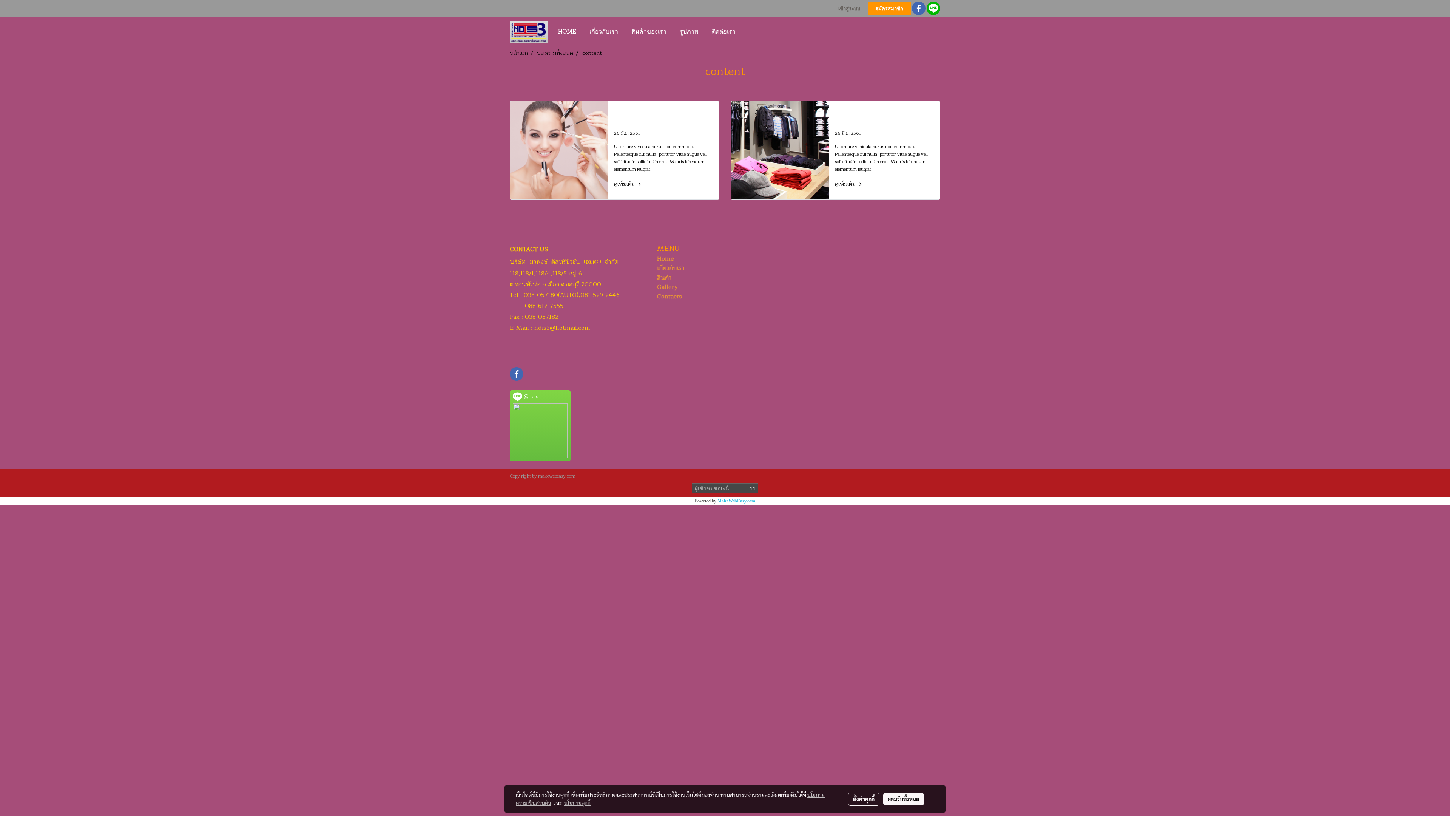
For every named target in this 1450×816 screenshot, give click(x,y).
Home (665, 259)
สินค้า (664, 278)
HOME (567, 32)
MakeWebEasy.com (736, 501)
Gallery (667, 287)
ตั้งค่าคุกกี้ (864, 799)
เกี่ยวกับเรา (603, 32)
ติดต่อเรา (724, 32)
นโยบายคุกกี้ (577, 802)
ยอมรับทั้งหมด (903, 799)
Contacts (669, 296)
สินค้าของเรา (648, 32)
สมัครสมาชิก (889, 8)
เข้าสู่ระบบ (849, 8)
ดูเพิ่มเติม (625, 184)
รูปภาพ (689, 32)
